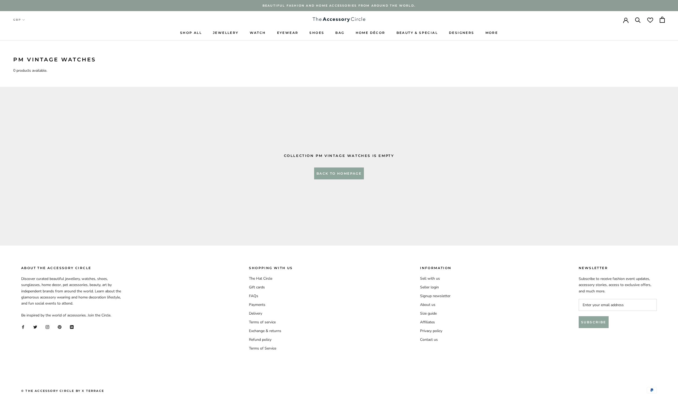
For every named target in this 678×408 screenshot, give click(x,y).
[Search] (638, 19)
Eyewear (287, 33)
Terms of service (262, 322)
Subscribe (593, 322)
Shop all (191, 33)
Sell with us (430, 278)
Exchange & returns (265, 330)
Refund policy (260, 339)
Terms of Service (262, 348)
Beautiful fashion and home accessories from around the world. (339, 5)
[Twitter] (35, 327)
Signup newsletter (435, 295)
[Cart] (662, 20)
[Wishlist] (650, 20)
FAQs (253, 295)
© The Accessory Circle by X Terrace (62, 391)
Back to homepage (339, 173)
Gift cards (257, 287)
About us (427, 304)
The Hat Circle (260, 278)
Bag (339, 33)
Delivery (255, 313)
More (491, 33)
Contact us (429, 339)
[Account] (625, 19)
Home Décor (370, 33)
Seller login (429, 287)
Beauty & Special (417, 33)
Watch (258, 33)
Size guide (428, 313)
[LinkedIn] (72, 327)
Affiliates (427, 322)
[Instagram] (47, 327)
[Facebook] (23, 327)
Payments (257, 304)
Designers (461, 33)
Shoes (316, 33)
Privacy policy (431, 330)
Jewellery (226, 33)
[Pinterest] (59, 327)
